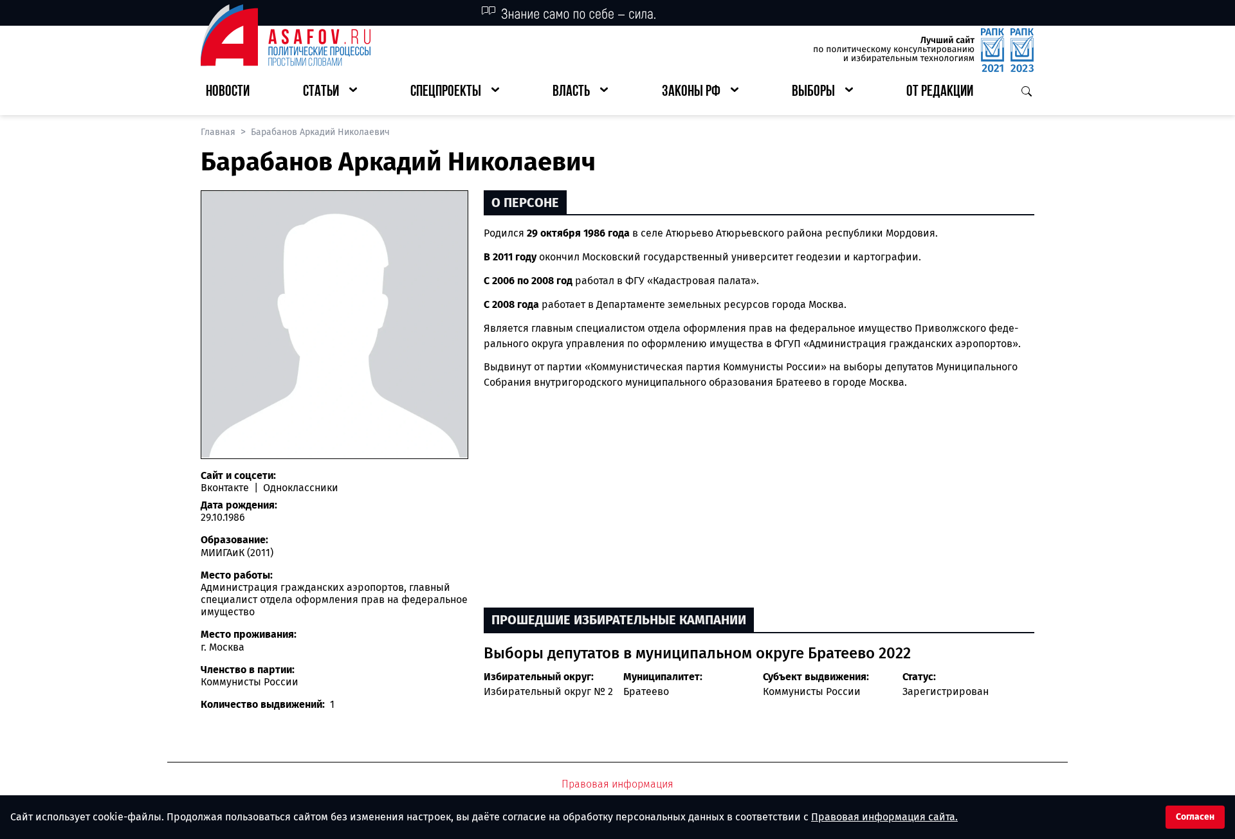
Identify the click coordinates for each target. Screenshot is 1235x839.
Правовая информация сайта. (884, 817)
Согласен (1195, 816)
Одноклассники (299, 488)
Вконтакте (226, 488)
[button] (330, 92)
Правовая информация (617, 784)
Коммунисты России (812, 691)
